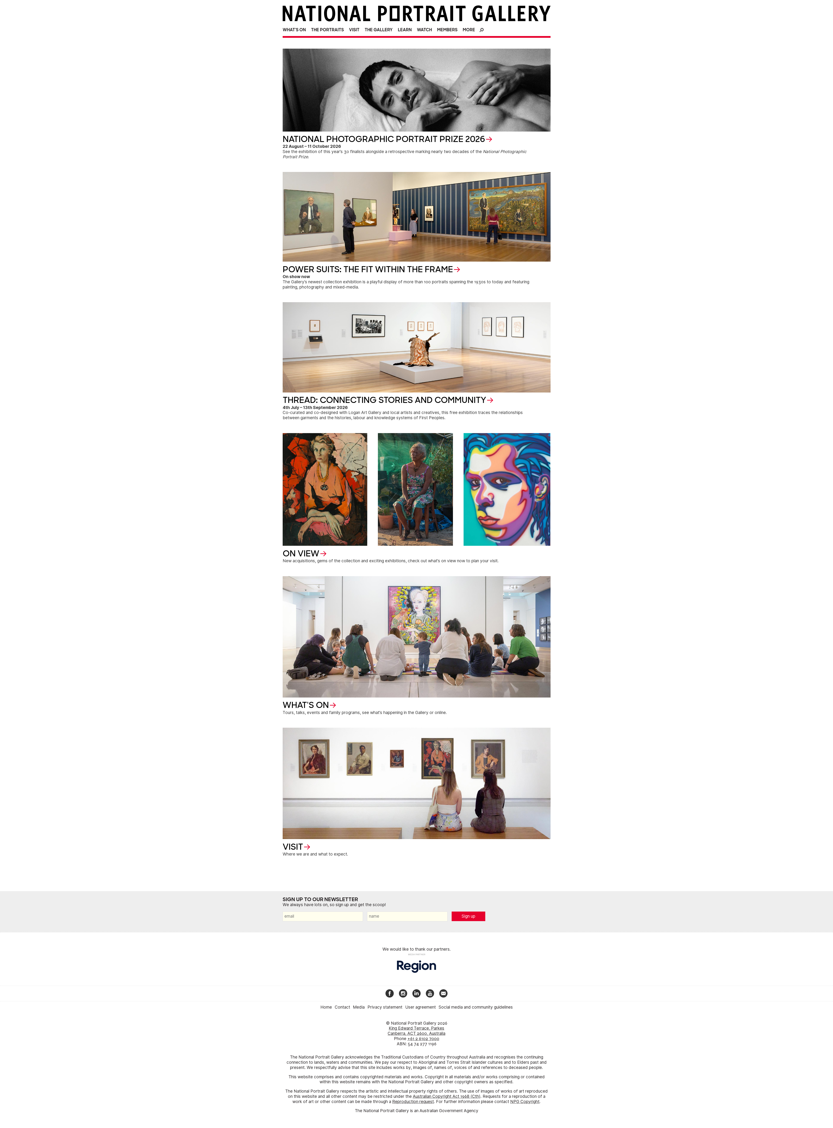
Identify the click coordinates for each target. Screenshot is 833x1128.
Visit (354, 30)
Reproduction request (413, 1101)
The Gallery (379, 30)
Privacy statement (384, 1007)
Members (447, 30)
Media (359, 1007)
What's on (294, 30)
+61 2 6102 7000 (423, 1038)
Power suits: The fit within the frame (368, 269)
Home (326, 1007)
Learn (405, 30)
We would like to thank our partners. (416, 949)
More (469, 30)
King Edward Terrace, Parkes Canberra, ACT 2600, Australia (416, 1031)
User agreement (420, 1007)
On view (301, 553)
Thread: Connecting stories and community (384, 400)
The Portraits (327, 30)
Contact (342, 1007)
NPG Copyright (524, 1101)
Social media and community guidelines (476, 1007)
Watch (424, 30)
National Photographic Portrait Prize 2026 (384, 139)
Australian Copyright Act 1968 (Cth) (446, 1096)
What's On (306, 705)
